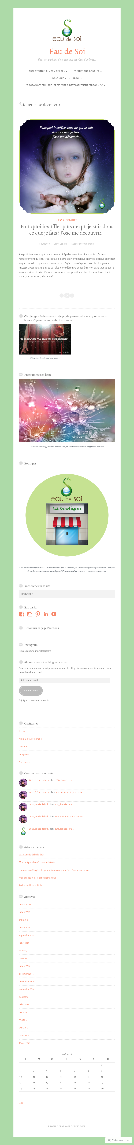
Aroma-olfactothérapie (30, 739)
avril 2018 (23, 920)
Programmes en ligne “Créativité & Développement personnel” (64, 85)
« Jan (21, 1103)
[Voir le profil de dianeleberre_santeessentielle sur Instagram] (30, 614)
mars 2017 (24, 958)
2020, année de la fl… (39, 804)
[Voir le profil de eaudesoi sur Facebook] (22, 614)
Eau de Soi (67, 51)
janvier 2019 (24, 912)
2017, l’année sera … (65, 780)
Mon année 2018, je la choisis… (70, 792)
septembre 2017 (26, 935)
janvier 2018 (24, 927)
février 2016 (24, 1043)
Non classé (24, 762)
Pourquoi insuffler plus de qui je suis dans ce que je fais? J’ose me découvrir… (67, 230)
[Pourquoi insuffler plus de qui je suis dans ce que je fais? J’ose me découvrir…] (67, 166)
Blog (76, 78)
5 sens (60, 220)
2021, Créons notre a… (39, 780)
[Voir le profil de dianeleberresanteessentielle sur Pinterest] (38, 614)
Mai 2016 (23, 1020)
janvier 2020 (25, 904)
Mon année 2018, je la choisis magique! (37, 878)
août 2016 (23, 997)
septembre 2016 (26, 989)
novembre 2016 (26, 981)
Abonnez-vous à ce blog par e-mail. (46, 662)
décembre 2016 (26, 974)
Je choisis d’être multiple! (31, 885)
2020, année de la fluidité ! (31, 855)
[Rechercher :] (67, 594)
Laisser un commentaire (83, 244)
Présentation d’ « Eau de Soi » (47, 71)
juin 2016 (23, 1012)
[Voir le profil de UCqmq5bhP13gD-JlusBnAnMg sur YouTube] (54, 614)
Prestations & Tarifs (86, 71)
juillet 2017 (24, 943)
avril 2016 (23, 1028)
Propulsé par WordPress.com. (67, 1126)
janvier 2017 (24, 966)
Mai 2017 (23, 950)
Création (71, 220)
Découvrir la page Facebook (41, 628)
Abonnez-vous (31, 690)
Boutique (58, 78)
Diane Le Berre (60, 244)
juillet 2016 (24, 1004)
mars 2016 (24, 1035)
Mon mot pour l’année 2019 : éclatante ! (37, 862)
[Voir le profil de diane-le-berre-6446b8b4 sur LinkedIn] (46, 614)
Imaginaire (24, 754)
